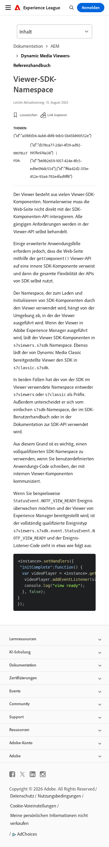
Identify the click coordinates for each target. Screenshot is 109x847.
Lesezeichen (28, 115)
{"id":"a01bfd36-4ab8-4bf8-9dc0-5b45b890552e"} (52, 135)
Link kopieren (57, 115)
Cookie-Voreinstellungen (33, 806)
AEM (55, 46)
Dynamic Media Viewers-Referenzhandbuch (41, 60)
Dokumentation (28, 46)
